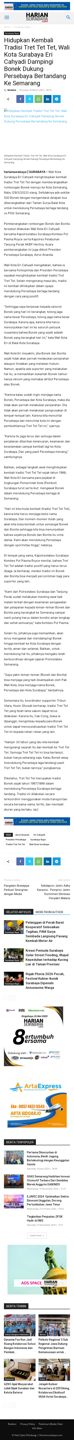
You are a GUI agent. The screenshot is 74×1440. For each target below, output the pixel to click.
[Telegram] (57, 99)
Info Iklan (37, 1428)
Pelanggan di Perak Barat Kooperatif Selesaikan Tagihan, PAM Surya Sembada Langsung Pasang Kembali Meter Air (46, 931)
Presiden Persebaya (16, 839)
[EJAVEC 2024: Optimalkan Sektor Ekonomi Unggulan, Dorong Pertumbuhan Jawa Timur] (14, 1201)
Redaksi (11, 89)
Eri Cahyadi (39, 834)
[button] (6, 17)
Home (7, 27)
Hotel (42, 1379)
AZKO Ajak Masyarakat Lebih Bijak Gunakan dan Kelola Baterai (19, 1388)
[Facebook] (20, 99)
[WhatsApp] (38, 99)
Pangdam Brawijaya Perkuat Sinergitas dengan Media (16, 890)
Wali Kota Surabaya (39, 844)
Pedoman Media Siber (51, 1424)
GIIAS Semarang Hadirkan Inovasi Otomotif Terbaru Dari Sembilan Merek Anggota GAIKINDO (48, 1180)
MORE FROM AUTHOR (49, 912)
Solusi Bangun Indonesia (17, 1334)
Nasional (9, 1379)
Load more (36, 1235)
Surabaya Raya (22, 27)
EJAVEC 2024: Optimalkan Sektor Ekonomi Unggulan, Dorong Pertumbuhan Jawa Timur (48, 1200)
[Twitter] (29, 99)
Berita (43, 1334)
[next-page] (12, 997)
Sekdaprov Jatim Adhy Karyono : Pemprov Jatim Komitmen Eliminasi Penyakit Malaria (53, 892)
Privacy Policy (27, 1424)
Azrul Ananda (22, 834)
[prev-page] (6, 997)
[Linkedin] (48, 99)
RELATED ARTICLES (18, 912)
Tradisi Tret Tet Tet (15, 844)
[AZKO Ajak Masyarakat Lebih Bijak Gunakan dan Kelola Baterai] (20, 1370)
